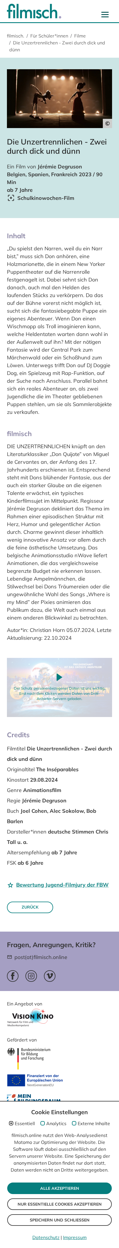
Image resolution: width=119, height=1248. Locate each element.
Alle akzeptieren (59, 1188)
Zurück (30, 907)
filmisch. (15, 36)
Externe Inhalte (94, 1123)
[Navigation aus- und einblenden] (105, 14)
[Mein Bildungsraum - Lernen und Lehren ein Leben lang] (35, 1100)
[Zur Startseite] (34, 11)
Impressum (75, 1237)
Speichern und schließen (60, 1220)
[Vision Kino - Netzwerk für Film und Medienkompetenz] (30, 1019)
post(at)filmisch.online (40, 957)
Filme (80, 36)
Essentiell (25, 1123)
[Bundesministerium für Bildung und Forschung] (28, 1058)
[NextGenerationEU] (35, 1080)
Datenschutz (46, 1237)
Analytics (56, 1123)
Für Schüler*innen (49, 36)
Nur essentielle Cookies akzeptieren (60, 1204)
